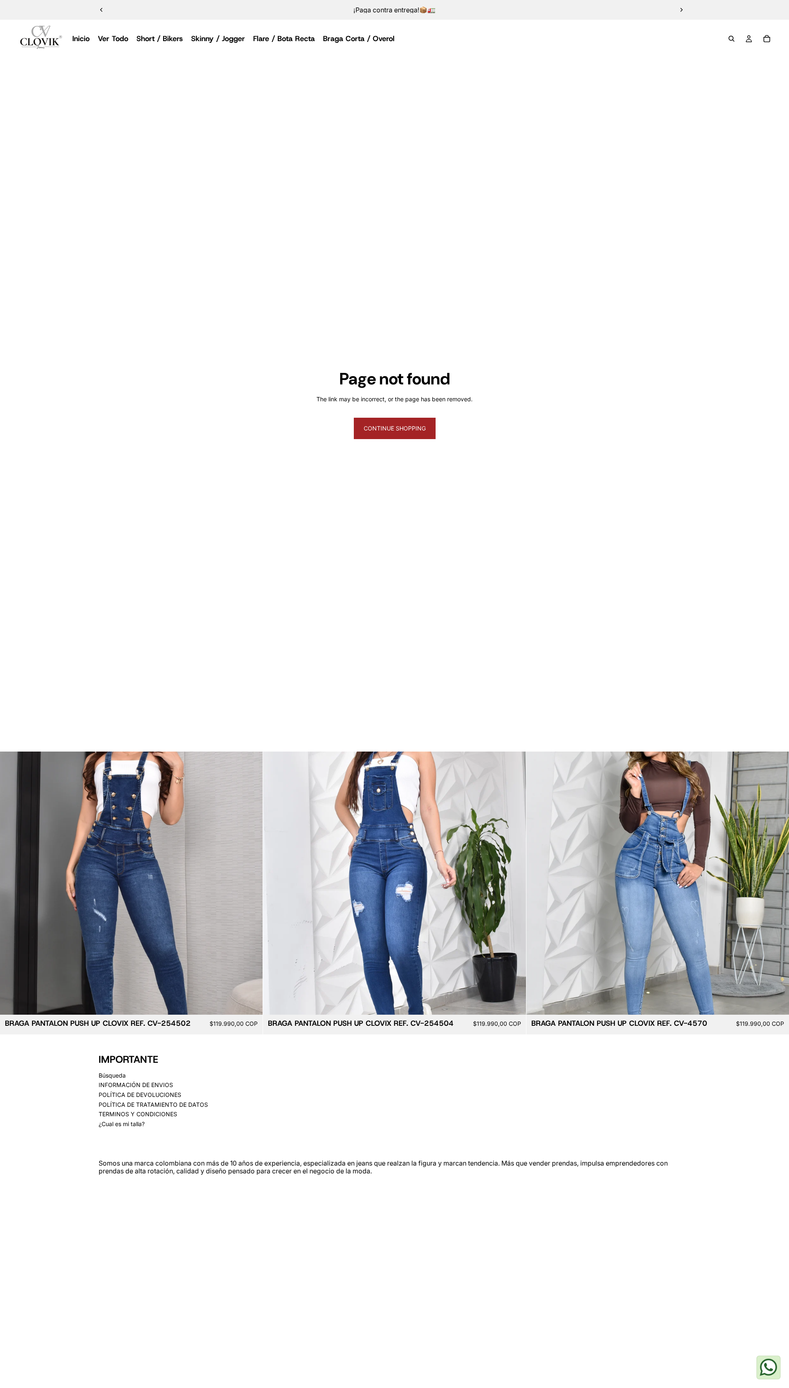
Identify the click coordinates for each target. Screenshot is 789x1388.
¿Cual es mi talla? (122, 1123)
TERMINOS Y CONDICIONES (138, 1113)
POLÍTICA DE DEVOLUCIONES (140, 1094)
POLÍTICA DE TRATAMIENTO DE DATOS (153, 1104)
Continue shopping (395, 428)
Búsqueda (112, 1075)
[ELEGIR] (250, 1002)
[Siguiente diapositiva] (681, 10)
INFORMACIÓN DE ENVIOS (136, 1085)
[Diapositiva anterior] (101, 10)
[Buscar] (731, 39)
